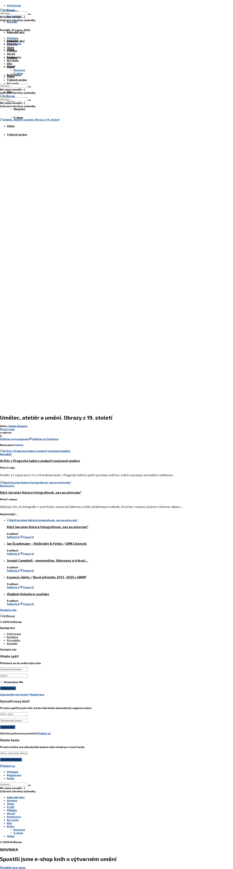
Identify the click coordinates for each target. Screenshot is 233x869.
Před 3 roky (7, 429)
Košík (10, 778)
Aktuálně (6, 454)
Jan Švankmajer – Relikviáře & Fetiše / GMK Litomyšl (47, 544)
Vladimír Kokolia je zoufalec (28, 594)
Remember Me (13, 682)
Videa (10, 125)
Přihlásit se (43, 733)
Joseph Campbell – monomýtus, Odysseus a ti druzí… (47, 560)
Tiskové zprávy (17, 134)
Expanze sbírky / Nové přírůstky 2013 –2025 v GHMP (46, 577)
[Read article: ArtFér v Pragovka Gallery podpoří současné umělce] (109, 450)
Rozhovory (14, 57)
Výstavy (12, 44)
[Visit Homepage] (7, 9)
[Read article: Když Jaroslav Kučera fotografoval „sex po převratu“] (109, 482)
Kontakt (12, 21)
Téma (10, 47)
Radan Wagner (18, 426)
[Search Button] (29, 14)
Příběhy (12, 50)
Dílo (9, 63)
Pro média (13, 640)
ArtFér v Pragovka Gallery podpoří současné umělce (40, 461)
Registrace (37, 694)
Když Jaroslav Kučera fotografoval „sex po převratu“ (41, 492)
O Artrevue (14, 5)
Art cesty (13, 83)
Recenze (19, 108)
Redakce (12, 637)
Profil (10, 806)
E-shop (18, 117)
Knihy (10, 66)
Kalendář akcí (16, 32)
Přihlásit (12, 771)
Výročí (11, 53)
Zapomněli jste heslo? (14, 694)
